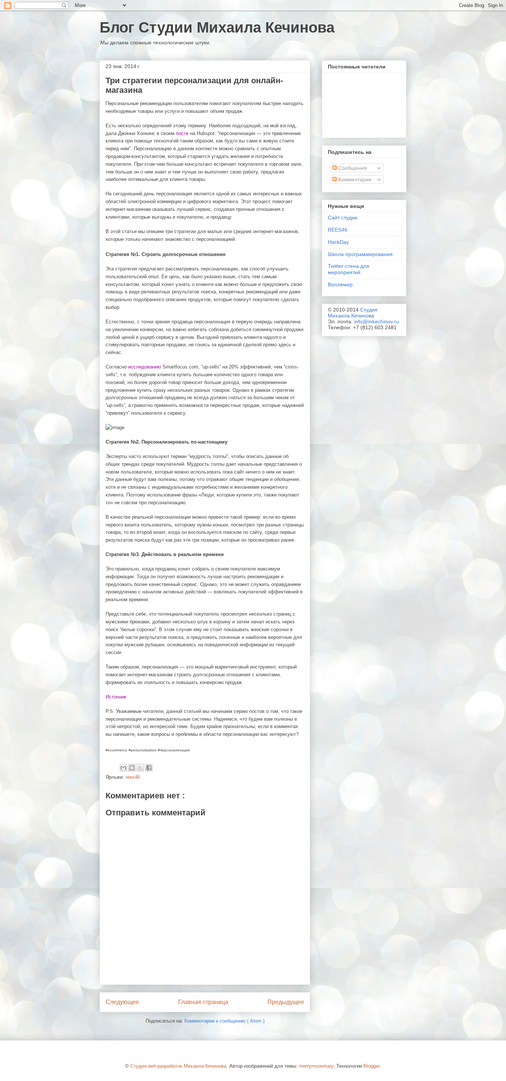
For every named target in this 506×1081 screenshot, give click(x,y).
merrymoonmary (316, 1066)
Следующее (122, 1002)
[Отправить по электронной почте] (123, 767)
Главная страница (203, 1002)
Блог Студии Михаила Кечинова (217, 27)
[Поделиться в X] (140, 767)
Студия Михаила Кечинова (352, 313)
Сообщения (352, 168)
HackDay (338, 242)
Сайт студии (342, 217)
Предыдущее (285, 1002)
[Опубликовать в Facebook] (149, 767)
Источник (116, 697)
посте (182, 133)
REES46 (337, 230)
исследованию (144, 367)
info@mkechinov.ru (376, 321)
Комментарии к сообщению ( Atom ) (224, 1021)
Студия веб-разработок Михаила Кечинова (178, 1066)
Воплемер (340, 284)
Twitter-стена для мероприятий (348, 269)
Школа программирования (360, 254)
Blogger (371, 1066)
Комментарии (354, 179)
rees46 (133, 777)
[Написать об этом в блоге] (132, 767)
